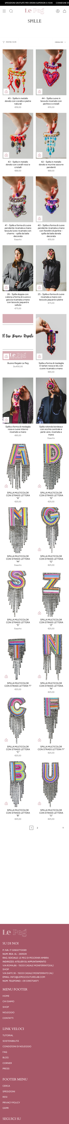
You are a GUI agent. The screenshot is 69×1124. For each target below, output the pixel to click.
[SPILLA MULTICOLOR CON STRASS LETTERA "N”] (51, 657)
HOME (6, 996)
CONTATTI (8, 1018)
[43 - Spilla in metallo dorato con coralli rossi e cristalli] (18, 136)
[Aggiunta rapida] (6, 91)
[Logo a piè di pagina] (15, 933)
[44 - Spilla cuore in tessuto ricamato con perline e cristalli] (51, 72)
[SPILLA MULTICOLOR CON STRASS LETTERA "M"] (18, 530)
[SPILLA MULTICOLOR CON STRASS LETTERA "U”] (51, 784)
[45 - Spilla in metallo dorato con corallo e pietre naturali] (18, 72)
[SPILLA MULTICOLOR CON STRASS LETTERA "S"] (18, 594)
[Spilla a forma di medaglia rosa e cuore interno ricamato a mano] (18, 401)
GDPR (6, 1108)
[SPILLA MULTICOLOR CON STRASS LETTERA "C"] (18, 721)
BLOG (6, 1057)
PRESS (6, 1068)
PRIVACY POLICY (11, 1102)
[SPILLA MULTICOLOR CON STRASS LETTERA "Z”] (51, 594)
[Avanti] (53, 827)
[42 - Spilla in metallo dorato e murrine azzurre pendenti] (51, 136)
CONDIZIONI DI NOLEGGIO (17, 1046)
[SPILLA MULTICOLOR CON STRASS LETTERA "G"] (51, 530)
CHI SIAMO (8, 1001)
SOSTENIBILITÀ (11, 1041)
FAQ (5, 1052)
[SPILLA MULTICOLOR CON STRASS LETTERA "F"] (51, 721)
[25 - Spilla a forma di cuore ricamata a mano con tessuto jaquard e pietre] (51, 268)
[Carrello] (64, 11)
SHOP (6, 1007)
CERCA (6, 1086)
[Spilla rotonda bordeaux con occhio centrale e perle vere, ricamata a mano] (51, 401)
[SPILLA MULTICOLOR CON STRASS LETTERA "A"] (18, 467)
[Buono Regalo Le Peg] (18, 337)
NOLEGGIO (8, 1012)
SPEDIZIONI (9, 1091)
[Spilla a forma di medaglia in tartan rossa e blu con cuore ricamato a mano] (51, 337)
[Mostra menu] (4, 11)
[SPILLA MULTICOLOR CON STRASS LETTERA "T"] (18, 657)
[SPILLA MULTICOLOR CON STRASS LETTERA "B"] (18, 784)
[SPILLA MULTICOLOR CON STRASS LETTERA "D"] (51, 467)
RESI (5, 1097)
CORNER (7, 1063)
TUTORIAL (8, 1035)
